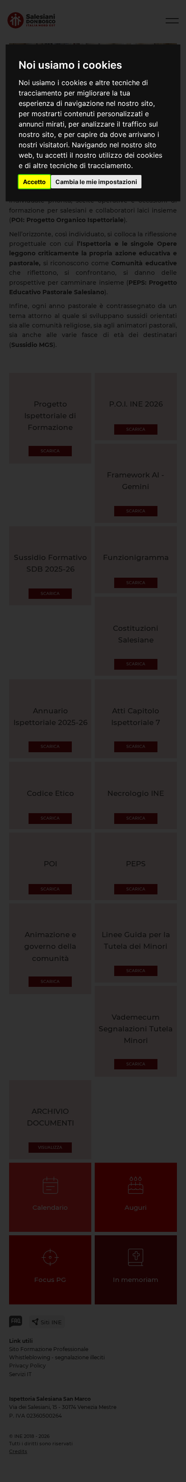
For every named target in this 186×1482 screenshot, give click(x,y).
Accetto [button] (34, 181)
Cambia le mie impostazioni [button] (96, 181)
